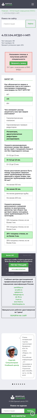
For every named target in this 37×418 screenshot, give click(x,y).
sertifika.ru (18, 287)
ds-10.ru (18, 297)
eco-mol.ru (18, 302)
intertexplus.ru (18, 304)
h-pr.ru (18, 299)
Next (33, 356)
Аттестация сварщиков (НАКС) (22, 11)
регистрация (18, 265)
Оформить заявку (18, 63)
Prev (4, 356)
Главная (5, 11)
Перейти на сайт (18, 316)
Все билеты (18, 416)
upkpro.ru (18, 292)
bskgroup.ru (18, 295)
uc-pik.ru (18, 290)
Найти (30, 24)
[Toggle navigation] (32, 4)
